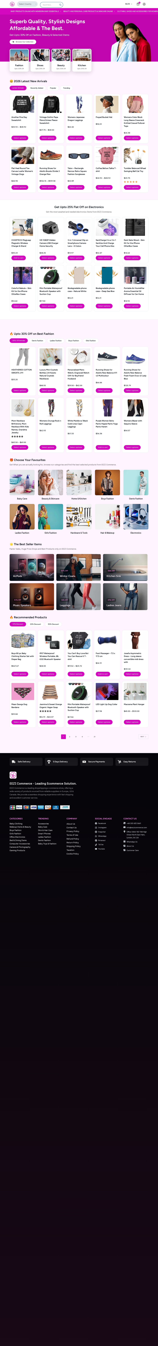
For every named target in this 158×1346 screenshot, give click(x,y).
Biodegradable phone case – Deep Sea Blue (105, 289)
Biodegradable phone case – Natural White (77, 289)
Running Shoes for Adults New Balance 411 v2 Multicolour (106, 373)
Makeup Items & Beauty (20, 827)
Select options (20, 138)
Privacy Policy (73, 831)
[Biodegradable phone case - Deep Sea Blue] (107, 275)
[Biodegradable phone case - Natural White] (79, 275)
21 (95, 737)
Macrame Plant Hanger (134, 704)
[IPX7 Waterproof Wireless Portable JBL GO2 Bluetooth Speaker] (51, 640)
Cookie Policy (73, 854)
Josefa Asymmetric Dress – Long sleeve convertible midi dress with (133, 657)
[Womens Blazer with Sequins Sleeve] (135, 407)
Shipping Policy (74, 846)
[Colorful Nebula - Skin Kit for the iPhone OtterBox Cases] (22, 275)
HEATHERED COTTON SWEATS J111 (21, 371)
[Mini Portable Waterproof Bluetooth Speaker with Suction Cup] (51, 275)
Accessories (43, 823)
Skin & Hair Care (45, 830)
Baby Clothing (16, 823)
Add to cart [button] (18, 258)
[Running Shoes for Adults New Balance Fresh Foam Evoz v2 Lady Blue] (135, 356)
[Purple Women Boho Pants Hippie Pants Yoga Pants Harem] (107, 407)
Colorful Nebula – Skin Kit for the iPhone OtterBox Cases (21, 291)
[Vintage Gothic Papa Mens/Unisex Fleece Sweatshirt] (51, 104)
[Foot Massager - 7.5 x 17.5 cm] (107, 640)
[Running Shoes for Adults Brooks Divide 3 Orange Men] (51, 155)
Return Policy (73, 842)
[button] (17, 436)
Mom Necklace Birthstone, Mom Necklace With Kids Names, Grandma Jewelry (20, 427)
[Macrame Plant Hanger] (135, 691)
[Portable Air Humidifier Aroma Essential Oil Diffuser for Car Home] (135, 275)
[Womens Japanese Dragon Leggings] (79, 104)
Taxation (70, 850)
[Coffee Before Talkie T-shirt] (107, 155)
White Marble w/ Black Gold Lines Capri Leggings (78, 424)
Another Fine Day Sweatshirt (19, 118)
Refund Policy (73, 839)
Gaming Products (17, 850)
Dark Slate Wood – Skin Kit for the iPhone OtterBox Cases (134, 243)
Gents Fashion (44, 840)
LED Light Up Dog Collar (106, 704)
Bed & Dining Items (18, 840)
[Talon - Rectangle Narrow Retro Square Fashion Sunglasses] (79, 155)
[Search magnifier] (60, 4)
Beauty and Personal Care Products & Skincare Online (88, 11)
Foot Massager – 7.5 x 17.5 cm (105, 654)
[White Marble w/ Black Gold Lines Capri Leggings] (79, 407)
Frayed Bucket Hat (104, 117)
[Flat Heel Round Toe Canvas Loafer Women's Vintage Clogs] (22, 155)
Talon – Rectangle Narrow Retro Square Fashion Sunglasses (77, 171)
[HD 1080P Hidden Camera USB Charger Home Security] (51, 227)
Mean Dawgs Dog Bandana (19, 705)
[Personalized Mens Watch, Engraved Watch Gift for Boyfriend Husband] (79, 356)
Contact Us (72, 827)
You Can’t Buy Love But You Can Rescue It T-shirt (78, 656)
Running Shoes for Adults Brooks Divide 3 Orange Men (50, 171)
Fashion (19, 65)
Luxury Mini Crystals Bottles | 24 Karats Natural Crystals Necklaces (49, 374)
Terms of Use (72, 835)
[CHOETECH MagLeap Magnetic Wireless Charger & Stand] (22, 227)
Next (142, 736)
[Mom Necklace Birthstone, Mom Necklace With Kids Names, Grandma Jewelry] (22, 407)
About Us (71, 824)
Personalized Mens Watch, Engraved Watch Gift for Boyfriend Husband (78, 374)
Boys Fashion (15, 830)
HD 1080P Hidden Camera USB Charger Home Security (49, 243)
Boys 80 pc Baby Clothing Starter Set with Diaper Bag (22, 656)
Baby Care (42, 827)
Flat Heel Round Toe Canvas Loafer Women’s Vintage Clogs (22, 171)
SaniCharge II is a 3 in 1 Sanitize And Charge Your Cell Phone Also (106, 243)
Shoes (40, 65)
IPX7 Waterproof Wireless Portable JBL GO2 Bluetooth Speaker (50, 656)
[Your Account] (144, 4)
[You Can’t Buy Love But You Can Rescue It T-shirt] (79, 640)
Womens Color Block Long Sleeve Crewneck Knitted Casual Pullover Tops (134, 121)
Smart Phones (44, 833)
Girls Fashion (15, 833)
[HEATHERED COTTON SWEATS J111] (22, 356)
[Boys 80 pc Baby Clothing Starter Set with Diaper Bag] (22, 640)
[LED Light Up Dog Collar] (107, 691)
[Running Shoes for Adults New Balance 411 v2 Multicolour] (107, 356)
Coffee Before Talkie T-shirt (106, 169)
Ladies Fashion (44, 837)
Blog (127, 4)
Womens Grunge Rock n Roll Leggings (50, 422)
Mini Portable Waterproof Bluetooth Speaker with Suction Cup (51, 291)
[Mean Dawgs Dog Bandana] (22, 691)
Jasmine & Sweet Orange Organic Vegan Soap (51, 705)
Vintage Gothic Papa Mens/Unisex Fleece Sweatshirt (49, 120)
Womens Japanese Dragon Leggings (76, 118)
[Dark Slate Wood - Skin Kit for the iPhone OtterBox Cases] (135, 227)
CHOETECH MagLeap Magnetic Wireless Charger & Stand (21, 243)
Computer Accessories (20, 844)
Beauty (61, 65)
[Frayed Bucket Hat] (107, 104)
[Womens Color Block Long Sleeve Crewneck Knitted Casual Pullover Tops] (135, 104)
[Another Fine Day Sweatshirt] (22, 104)
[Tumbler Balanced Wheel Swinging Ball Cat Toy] (135, 155)
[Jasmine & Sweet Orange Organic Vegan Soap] (51, 691)
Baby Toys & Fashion (47, 844)
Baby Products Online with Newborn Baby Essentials (35, 11)
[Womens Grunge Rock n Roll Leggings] (51, 407)
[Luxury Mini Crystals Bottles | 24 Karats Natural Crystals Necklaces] (51, 356)
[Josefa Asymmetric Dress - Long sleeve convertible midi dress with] (135, 640)
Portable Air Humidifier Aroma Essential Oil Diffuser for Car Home (134, 291)
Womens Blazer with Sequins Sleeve (133, 422)
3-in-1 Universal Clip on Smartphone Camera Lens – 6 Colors (78, 243)
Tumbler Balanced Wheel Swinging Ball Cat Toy (135, 169)
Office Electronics (17, 837)
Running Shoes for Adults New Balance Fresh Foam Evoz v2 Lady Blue (135, 374)
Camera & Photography (20, 847)
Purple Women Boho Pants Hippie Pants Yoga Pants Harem (107, 424)
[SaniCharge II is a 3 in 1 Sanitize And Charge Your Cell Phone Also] (107, 227)
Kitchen (82, 65)
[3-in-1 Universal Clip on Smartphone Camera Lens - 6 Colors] (79, 227)
